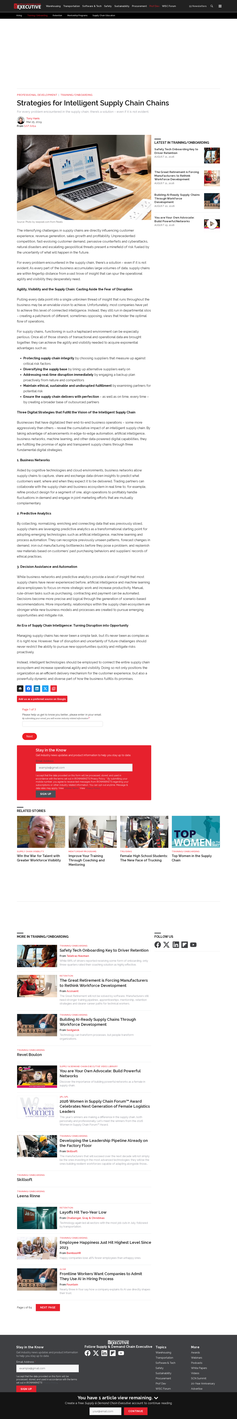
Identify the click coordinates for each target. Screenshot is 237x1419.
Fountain (72, 1284)
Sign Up (45, 793)
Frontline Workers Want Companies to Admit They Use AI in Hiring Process (101, 1276)
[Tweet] (45, 688)
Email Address (45, 761)
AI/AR (63, 1269)
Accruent (73, 991)
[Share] (28, 688)
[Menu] (220, 6)
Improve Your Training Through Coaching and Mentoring (87, 860)
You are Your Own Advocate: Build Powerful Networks (174, 219)
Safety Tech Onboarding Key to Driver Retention (176, 151)
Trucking (126, 851)
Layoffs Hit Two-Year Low (83, 1212)
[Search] (211, 6)
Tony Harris (33, 118)
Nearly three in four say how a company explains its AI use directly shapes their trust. (105, 1291)
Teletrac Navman (78, 955)
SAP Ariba (30, 126)
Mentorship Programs (82, 851)
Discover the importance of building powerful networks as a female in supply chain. (102, 1083)
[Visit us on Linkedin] (176, 944)
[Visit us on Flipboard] (184, 944)
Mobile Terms (71, 788)
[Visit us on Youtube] (193, 944)
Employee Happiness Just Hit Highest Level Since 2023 (105, 1245)
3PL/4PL (64, 1097)
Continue (135, 1411)
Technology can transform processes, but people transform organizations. (97, 1036)
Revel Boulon (29, 1054)
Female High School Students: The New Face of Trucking (144, 858)
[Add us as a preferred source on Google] (53, 688)
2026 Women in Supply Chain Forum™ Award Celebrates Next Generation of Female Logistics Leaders (105, 1106)
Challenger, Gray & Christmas (85, 1218)
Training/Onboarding (76, 95)
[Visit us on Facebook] (157, 944)
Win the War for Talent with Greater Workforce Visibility (39, 858)
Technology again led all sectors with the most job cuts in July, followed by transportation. (104, 1224)
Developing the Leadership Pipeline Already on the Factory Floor (104, 1143)
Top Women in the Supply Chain (192, 858)
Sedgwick (73, 1030)
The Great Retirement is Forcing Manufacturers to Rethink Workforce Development (176, 175)
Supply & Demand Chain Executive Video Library (89, 1066)
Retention (66, 976)
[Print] (20, 688)
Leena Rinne (28, 1196)
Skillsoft (72, 1151)
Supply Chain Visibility (30, 851)
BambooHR (74, 1253)
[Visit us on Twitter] (166, 944)
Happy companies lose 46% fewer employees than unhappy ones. (100, 1257)
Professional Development (37, 95)
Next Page (48, 1307)
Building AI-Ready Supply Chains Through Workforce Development (177, 198)
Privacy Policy (93, 788)
